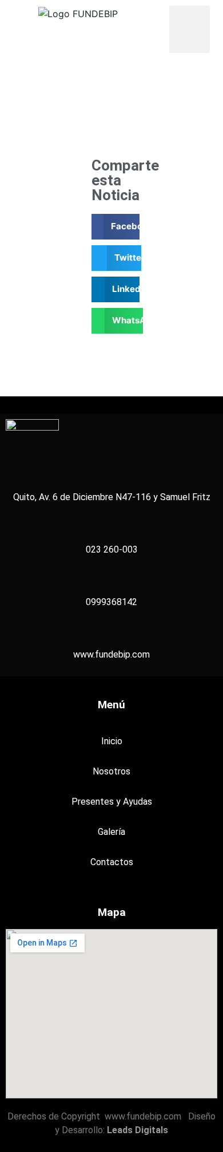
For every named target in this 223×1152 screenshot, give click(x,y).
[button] (189, 29)
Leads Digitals (137, 1130)
